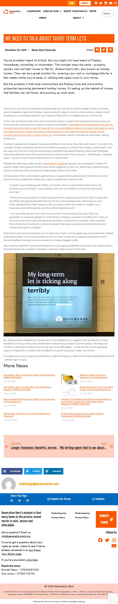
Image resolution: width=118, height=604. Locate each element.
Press (42, 17)
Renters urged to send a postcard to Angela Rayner (94, 376)
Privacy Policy (58, 517)
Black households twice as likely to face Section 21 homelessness (29, 400)
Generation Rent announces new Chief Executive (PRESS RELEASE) (29, 376)
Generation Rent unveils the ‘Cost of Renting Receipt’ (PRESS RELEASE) (27, 388)
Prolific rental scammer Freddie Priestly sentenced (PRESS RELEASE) (82, 414)
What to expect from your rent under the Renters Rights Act (96, 388)
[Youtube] (110, 3)
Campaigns (34, 11)
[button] (97, 49)
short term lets (47, 49)
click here (32, 559)
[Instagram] (115, 3)
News (93, 11)
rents (35, 49)
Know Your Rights (75, 11)
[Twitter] (101, 3)
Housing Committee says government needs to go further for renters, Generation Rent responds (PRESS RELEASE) (86, 401)
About (77, 17)
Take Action (51, 11)
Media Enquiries (59, 513)
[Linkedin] (105, 3)
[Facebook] (96, 3)
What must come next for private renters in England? (27, 414)
